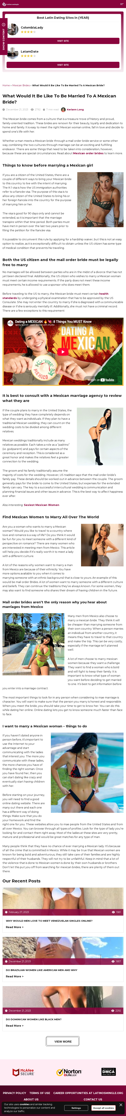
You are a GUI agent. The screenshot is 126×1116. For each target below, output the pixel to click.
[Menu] (122, 4)
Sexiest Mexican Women (41, 505)
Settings (76, 1108)
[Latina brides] (10, 4)
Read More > (14, 927)
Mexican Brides (21, 85)
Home (6, 85)
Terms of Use (39, 1093)
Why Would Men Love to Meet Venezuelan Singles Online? (49, 920)
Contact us (93, 1099)
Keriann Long (75, 109)
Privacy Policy (14, 1093)
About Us (31, 1099)
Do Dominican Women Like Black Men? (34, 1019)
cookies (25, 1104)
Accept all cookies (103, 1108)
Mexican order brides (88, 153)
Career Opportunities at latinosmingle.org (88, 1093)
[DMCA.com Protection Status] (108, 1075)
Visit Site (63, 41)
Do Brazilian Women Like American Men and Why (41, 970)
